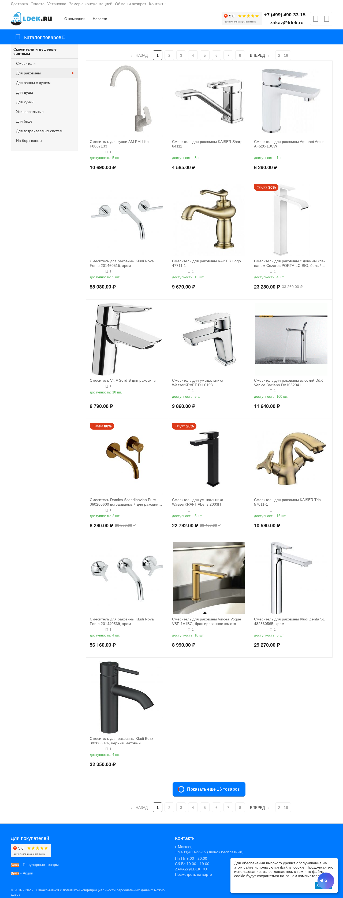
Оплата (37, 4)
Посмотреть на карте (193, 874)
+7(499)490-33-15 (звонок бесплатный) (209, 852)
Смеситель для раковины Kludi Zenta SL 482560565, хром (289, 621)
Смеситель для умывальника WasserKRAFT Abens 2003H (197, 502)
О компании (74, 19)
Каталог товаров (42, 37)
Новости (100, 19)
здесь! (16, 894)
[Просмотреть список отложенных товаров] (315, 20)
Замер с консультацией (90, 4)
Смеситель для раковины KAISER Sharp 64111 (207, 143)
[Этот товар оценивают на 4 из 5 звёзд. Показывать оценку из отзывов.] (97, 152)
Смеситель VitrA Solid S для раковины (123, 380)
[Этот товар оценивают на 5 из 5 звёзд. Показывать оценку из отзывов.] (179, 152)
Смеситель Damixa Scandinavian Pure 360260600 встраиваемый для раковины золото (125, 502)
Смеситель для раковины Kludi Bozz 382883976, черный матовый (121, 740)
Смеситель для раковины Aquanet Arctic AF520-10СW (289, 143)
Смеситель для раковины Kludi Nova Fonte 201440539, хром (122, 621)
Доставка (19, 4)
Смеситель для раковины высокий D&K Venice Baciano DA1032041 (288, 382)
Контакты (157, 4)
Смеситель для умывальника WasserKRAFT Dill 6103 (197, 382)
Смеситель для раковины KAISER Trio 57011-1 (287, 502)
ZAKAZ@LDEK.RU (191, 869)
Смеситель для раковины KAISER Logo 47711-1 (206, 263)
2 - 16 (283, 55)
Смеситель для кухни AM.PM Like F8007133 (119, 143)
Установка (56, 4)
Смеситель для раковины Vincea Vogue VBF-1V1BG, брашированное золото (206, 621)
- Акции (26, 873)
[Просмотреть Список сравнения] (326, 20)
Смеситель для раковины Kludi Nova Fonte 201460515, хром (122, 263)
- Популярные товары (39, 864)
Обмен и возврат (130, 4)
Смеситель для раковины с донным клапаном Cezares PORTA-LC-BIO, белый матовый (289, 263)
